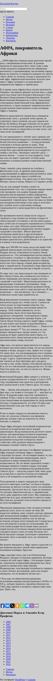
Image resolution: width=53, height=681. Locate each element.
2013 (8, 640)
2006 (8, 621)
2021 (8, 661)
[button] (7, 11)
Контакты (11, 40)
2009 (8, 629)
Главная (10, 16)
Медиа (9, 19)
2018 (8, 653)
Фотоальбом (12, 32)
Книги (9, 30)
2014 (8, 643)
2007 (8, 624)
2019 (8, 656)
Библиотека (12, 35)
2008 (8, 627)
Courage (31, 679)
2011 (8, 635)
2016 (8, 648)
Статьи (9, 27)
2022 (8, 664)
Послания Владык (9, 3)
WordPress (20, 679)
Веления (10, 24)
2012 (8, 637)
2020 (8, 659)
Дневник (10, 38)
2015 (8, 645)
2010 (8, 632)
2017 (8, 651)
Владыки (10, 22)
